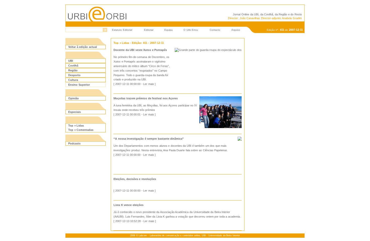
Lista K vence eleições (128, 204)
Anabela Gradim (292, 18)
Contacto (215, 29)
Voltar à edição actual (82, 46)
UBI (256, 14)
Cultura (73, 79)
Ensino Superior (79, 84)
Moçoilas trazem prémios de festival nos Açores (146, 98)
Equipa (168, 29)
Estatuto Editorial (122, 29)
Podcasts (74, 143)
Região (73, 70)
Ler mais (148, 83)
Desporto (74, 75)
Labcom (143, 235)
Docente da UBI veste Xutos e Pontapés (140, 49)
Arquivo (235, 29)
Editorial (148, 29)
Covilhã (73, 65)
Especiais (74, 111)
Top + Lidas (76, 125)
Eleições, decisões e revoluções (135, 178)
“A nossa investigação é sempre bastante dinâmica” (149, 138)
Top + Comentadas (80, 129)
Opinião (73, 98)
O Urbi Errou (190, 29)
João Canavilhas (250, 18)
